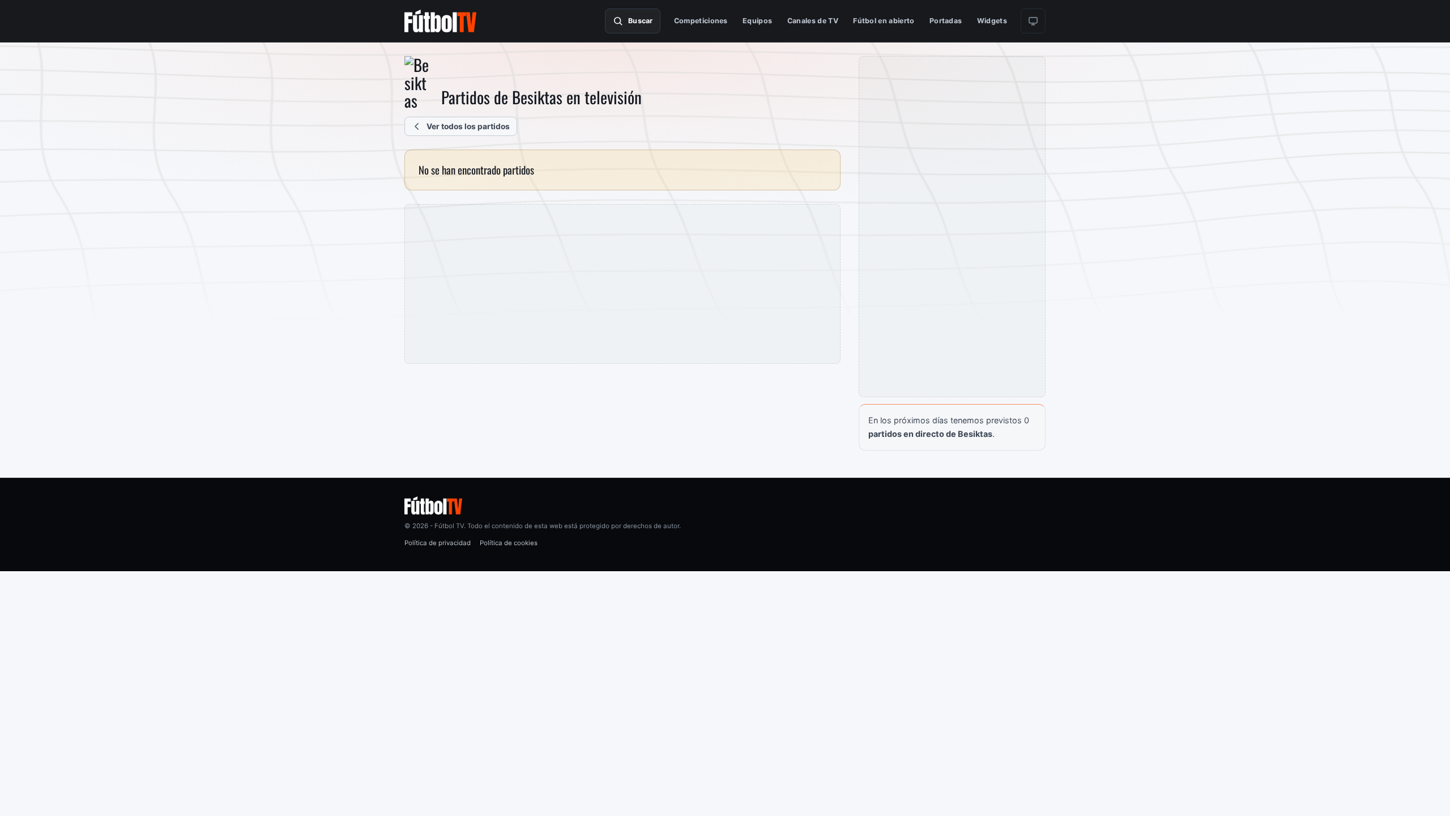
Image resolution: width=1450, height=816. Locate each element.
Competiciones (701, 20)
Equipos (757, 20)
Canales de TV (812, 20)
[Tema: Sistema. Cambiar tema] (1033, 20)
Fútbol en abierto (883, 20)
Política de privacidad (437, 543)
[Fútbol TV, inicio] (440, 21)
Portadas (945, 20)
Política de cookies (509, 543)
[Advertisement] (622, 284)
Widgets (992, 20)
